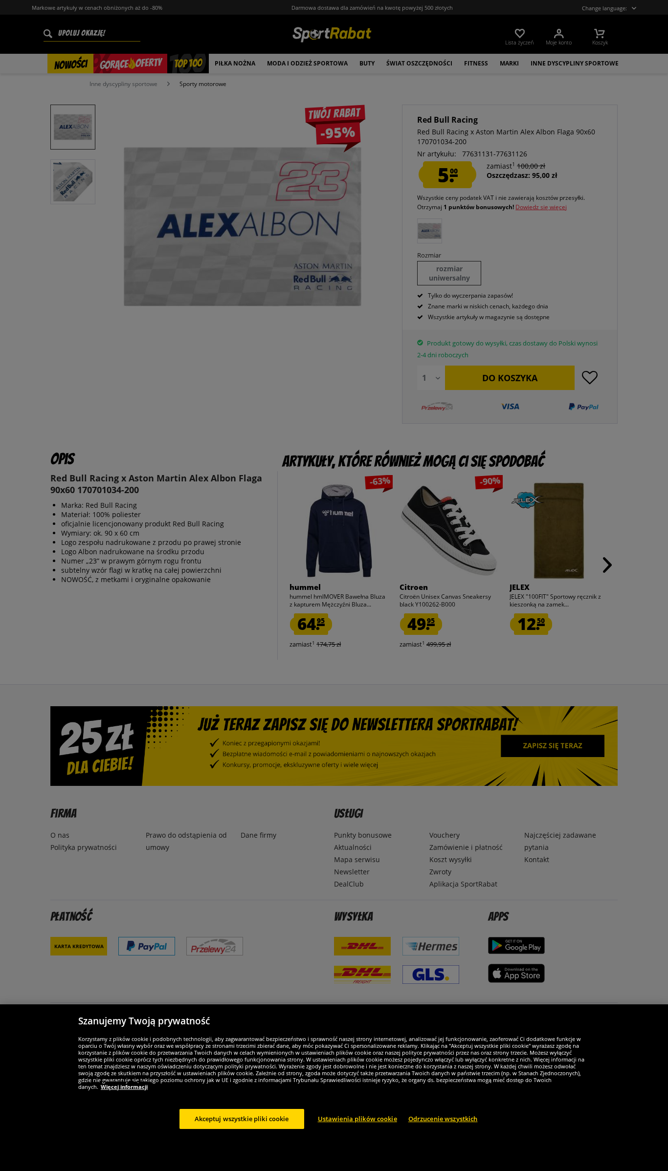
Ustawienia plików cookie (357, 1118)
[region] (334, 1087)
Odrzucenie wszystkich (443, 1118)
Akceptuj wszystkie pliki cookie (242, 1118)
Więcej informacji (124, 1086)
